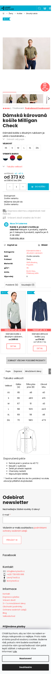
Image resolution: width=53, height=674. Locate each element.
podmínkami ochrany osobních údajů (24, 529)
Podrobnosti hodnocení (37, 108)
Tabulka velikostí (14, 166)
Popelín (29, 264)
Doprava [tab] (18, 371)
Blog (5, 613)
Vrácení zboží (9, 600)
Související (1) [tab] (27, 284)
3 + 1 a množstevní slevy (14, 603)
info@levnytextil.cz (16, 571)
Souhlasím (25, 667)
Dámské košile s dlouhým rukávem (34, 251)
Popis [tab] (8, 371)
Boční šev (30, 271)
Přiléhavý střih (32, 273)
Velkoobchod (9, 616)
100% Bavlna (31, 262)
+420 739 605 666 (15, 574)
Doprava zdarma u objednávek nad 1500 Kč (24, 212)
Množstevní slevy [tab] (33, 371)
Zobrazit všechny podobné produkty (26, 360)
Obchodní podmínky (12, 606)
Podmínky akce (17, 238)
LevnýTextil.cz (13, 577)
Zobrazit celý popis (15, 139)
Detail (13, 346)
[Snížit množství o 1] (10, 186)
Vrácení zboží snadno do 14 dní (24, 217)
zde (15, 651)
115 (27, 268)
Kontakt (6, 593)
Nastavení (25, 658)
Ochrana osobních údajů (14, 609)
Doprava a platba (11, 597)
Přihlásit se (12, 540)
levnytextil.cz (13, 580)
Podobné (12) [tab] (12, 284)
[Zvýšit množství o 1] (23, 186)
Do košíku (40, 186)
